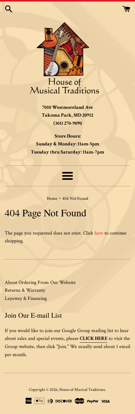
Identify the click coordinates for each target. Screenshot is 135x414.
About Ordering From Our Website (40, 282)
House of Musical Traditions (82, 389)
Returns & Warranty (25, 290)
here (98, 233)
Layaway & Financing (26, 298)
